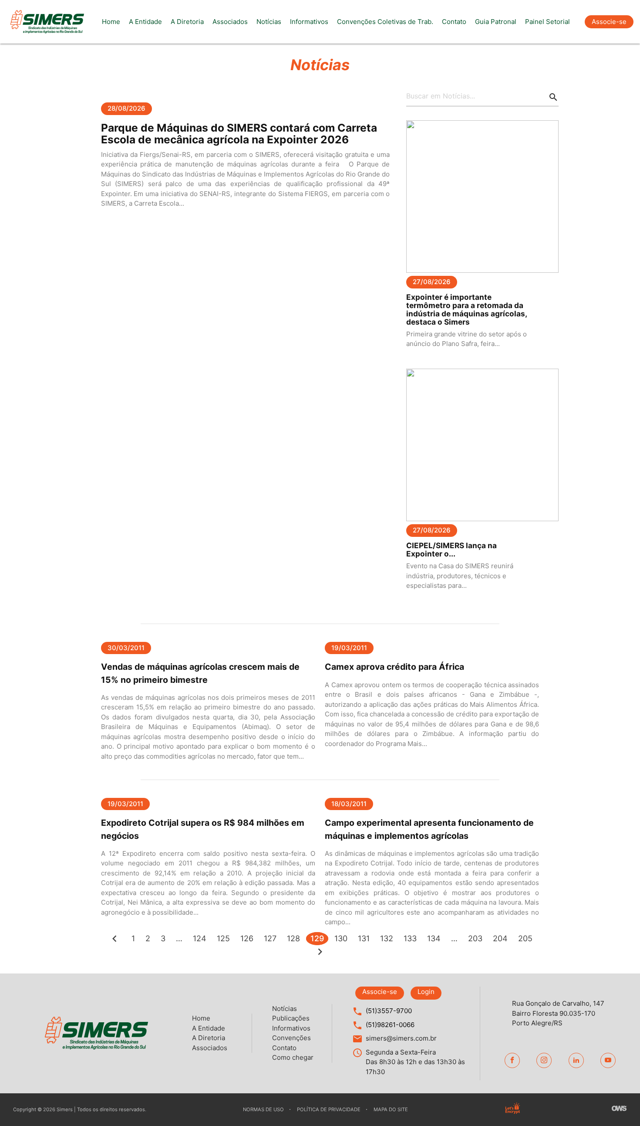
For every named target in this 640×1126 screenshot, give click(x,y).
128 (293, 938)
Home (111, 21)
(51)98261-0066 (390, 1025)
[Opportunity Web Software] (619, 1109)
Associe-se (609, 21)
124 (199, 938)
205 (525, 938)
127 (270, 938)
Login (426, 991)
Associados (230, 21)
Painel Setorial (547, 21)
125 (223, 938)
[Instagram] (544, 1060)
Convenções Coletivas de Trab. (385, 21)
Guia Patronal (495, 21)
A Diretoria (187, 21)
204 (500, 938)
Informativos (309, 21)
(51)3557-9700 (389, 1011)
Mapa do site (391, 1109)
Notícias (268, 21)
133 (410, 938)
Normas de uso (263, 1109)
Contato (454, 21)
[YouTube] (608, 1060)
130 (340, 938)
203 (475, 938)
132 (386, 938)
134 (434, 938)
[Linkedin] (576, 1060)
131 (364, 938)
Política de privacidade (328, 1109)
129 (317, 938)
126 (246, 938)
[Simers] (47, 22)
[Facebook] (512, 1060)
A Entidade (145, 21)
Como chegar (292, 1057)
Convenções (291, 1038)
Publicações (291, 1018)
